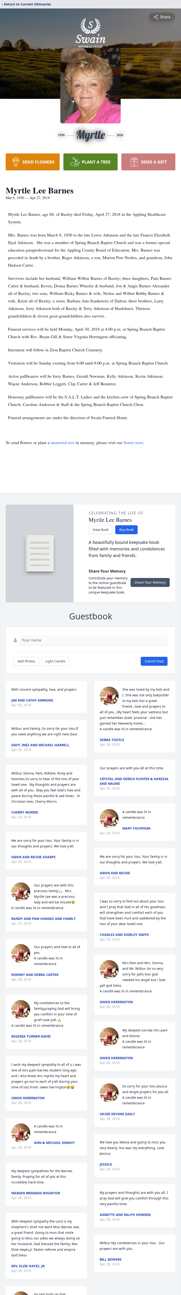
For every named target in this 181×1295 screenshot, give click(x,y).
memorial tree (62, 442)
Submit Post (154, 661)
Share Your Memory (150, 582)
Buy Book (126, 529)
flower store (133, 442)
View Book (100, 529)
